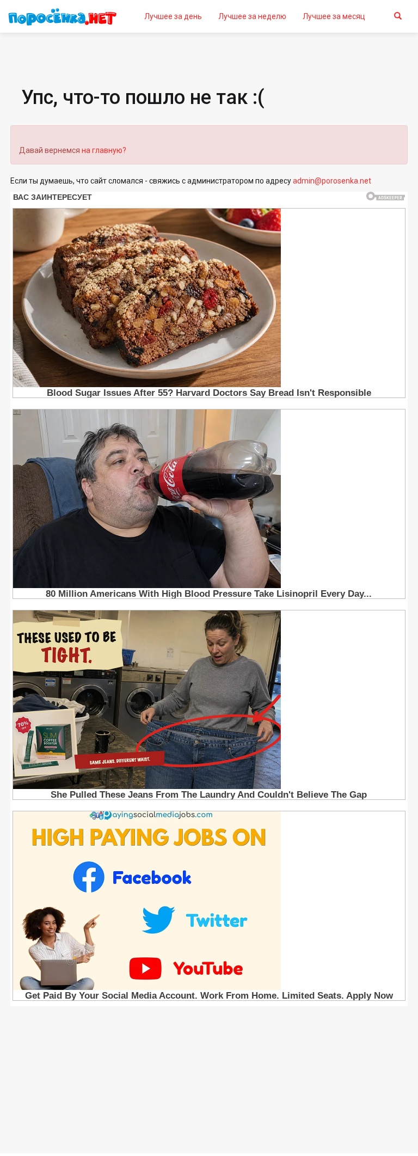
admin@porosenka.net (332, 180)
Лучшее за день (173, 16)
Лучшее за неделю (252, 16)
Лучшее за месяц (334, 16)
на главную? (104, 150)
